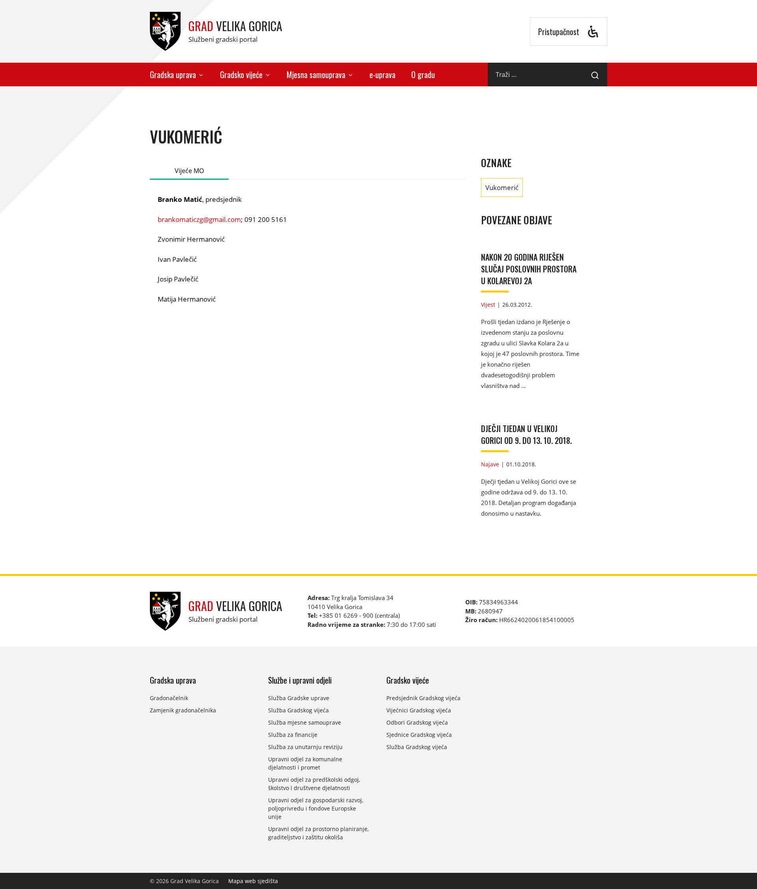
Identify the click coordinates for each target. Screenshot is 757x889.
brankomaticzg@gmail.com (199, 219)
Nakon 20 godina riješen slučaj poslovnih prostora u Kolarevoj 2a (528, 269)
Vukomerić (501, 187)
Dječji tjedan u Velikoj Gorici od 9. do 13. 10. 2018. (526, 434)
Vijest (488, 304)
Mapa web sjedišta (253, 881)
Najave (490, 464)
